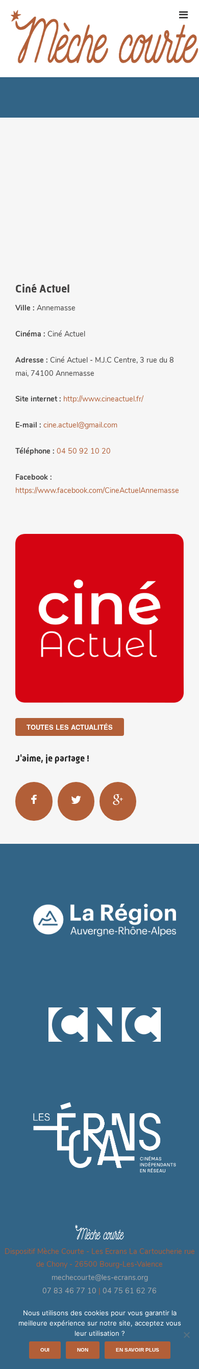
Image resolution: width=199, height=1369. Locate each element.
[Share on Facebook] (34, 801)
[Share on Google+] (118, 801)
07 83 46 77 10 (69, 1291)
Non (82, 1350)
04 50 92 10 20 (84, 452)
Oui (44, 1350)
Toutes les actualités (70, 727)
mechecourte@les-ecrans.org (100, 1278)
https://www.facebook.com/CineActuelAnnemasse (97, 491)
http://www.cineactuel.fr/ (103, 399)
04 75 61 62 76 (130, 1291)
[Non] (186, 1335)
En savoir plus (137, 1350)
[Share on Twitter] (76, 801)
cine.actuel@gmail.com (80, 426)
